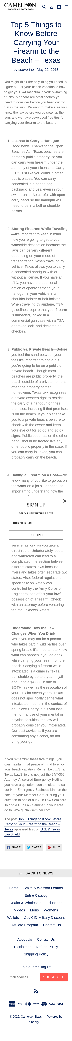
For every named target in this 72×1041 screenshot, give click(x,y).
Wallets (13, 918)
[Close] (65, 501)
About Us (24, 939)
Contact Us (52, 925)
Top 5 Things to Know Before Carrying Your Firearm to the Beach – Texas (32, 824)
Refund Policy (47, 947)
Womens (51, 910)
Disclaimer (22, 947)
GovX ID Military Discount (44, 918)
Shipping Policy (36, 954)
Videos (19, 910)
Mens (34, 910)
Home (13, 888)
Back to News (39, 873)
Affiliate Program (24, 925)
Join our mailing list (36, 967)
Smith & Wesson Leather (43, 888)
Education (54, 903)
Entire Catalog (36, 895)
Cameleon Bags (31, 1016)
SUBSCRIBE (36, 535)
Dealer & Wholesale (25, 903)
